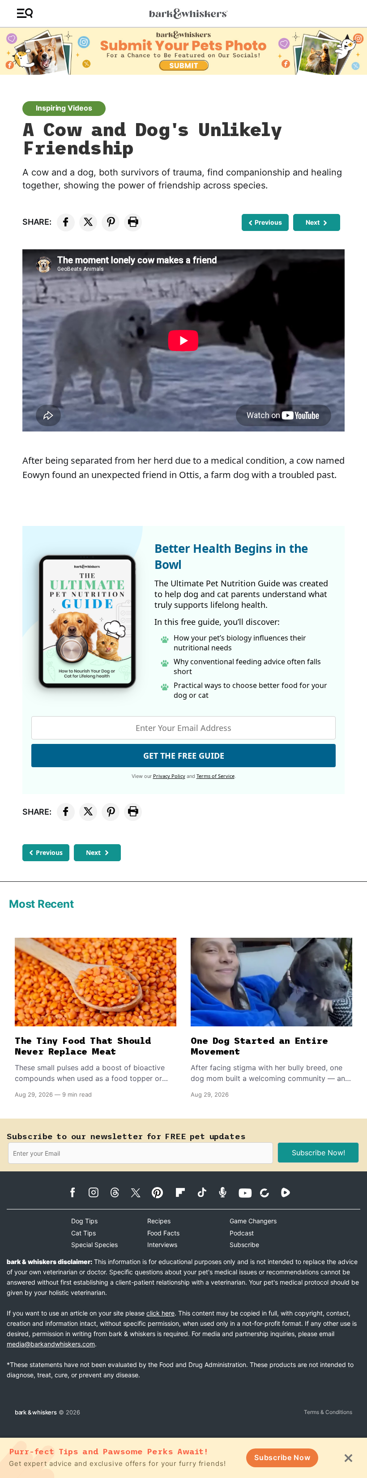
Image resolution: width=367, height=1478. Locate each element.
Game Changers (253, 1221)
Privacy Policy (169, 776)
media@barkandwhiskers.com (51, 1344)
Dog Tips (84, 1221)
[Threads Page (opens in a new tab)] (119, 1192)
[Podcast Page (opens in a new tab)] (227, 1192)
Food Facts (163, 1233)
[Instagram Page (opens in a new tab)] (98, 1192)
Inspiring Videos (64, 107)
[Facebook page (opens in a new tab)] (77, 1192)
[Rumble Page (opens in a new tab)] (290, 1192)
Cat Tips (83, 1233)
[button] (25, 14)
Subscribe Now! (318, 1152)
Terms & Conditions (328, 1412)
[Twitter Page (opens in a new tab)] (140, 1191)
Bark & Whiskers (36, 1412)
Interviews (162, 1244)
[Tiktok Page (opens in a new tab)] (206, 1192)
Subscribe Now (282, 1457)
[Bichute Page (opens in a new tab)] (269, 1192)
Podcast (242, 1233)
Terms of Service (215, 776)
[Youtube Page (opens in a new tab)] (248, 1193)
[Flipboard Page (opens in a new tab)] (185, 1192)
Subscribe (244, 1244)
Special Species (94, 1244)
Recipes (159, 1221)
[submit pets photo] (183, 51)
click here (160, 1313)
